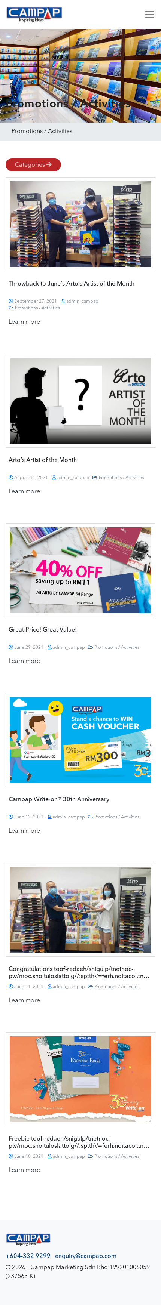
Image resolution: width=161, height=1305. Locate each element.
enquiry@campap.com (85, 1256)
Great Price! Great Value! (43, 630)
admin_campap (82, 301)
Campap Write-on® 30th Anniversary (59, 799)
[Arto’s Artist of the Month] (80, 401)
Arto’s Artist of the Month (43, 460)
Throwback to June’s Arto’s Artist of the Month (71, 284)
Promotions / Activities (37, 308)
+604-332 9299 (28, 1256)
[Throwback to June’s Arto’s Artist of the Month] (80, 224)
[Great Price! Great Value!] (80, 570)
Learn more (24, 322)
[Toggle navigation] (147, 14)
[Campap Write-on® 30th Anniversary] (80, 740)
